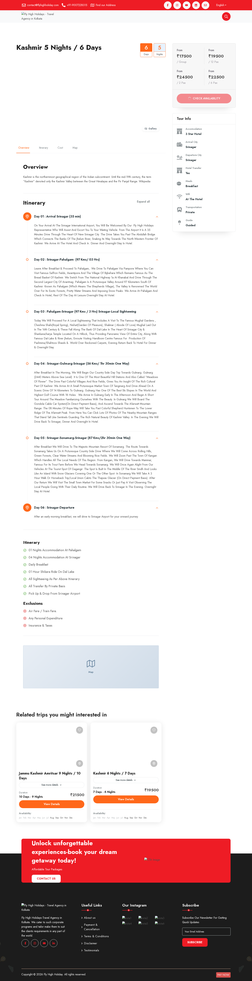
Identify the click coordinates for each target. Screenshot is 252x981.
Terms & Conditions (96, 936)
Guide (189, 220)
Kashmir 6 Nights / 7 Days (114, 773)
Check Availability (206, 98)
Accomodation (194, 129)
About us (89, 918)
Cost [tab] (60, 148)
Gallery (152, 128)
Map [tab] (75, 148)
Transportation (194, 207)
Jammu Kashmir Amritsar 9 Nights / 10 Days (50, 776)
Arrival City (192, 142)
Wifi (188, 194)
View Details (52, 804)
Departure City (194, 155)
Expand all (143, 202)
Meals (189, 181)
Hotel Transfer (193, 168)
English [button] (220, 5)
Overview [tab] (23, 148)
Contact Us (46, 879)
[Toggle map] (79, 763)
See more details (49, 785)
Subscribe (194, 942)
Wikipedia (144, 181)
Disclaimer (90, 943)
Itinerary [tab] (43, 148)
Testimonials (91, 950)
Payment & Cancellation (92, 927)
